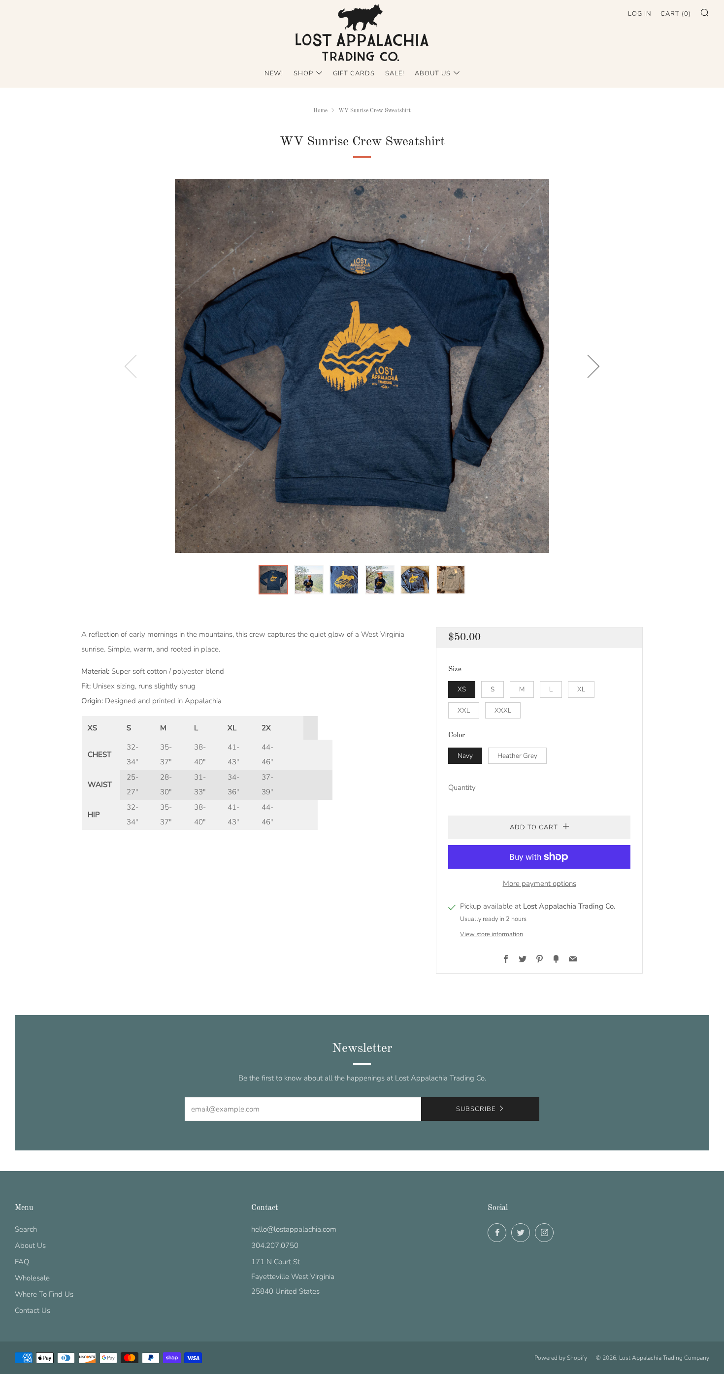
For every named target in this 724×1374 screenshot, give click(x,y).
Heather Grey (517, 755)
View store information (491, 934)
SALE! (394, 73)
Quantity (462, 787)
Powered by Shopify (560, 1358)
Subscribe (475, 1109)
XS (462, 689)
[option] (362, 366)
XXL (464, 710)
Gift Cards (354, 73)
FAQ (22, 1262)
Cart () (675, 13)
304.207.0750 (274, 1245)
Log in (640, 13)
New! (273, 73)
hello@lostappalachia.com (293, 1229)
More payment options (539, 883)
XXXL (502, 710)
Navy (465, 755)
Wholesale (32, 1278)
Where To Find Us (44, 1294)
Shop (303, 73)
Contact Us (32, 1310)
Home (320, 111)
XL (581, 689)
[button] (273, 579)
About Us (433, 73)
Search (26, 1229)
